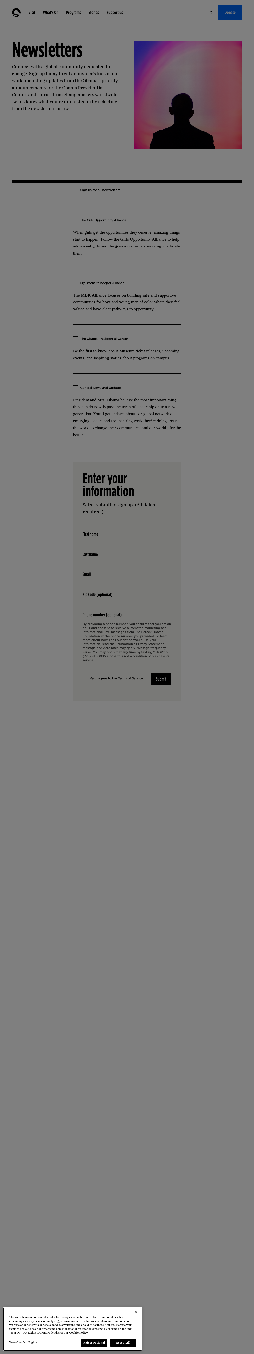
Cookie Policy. (78, 1332)
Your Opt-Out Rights (23, 1342)
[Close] (135, 1311)
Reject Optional (94, 1342)
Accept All (123, 1342)
